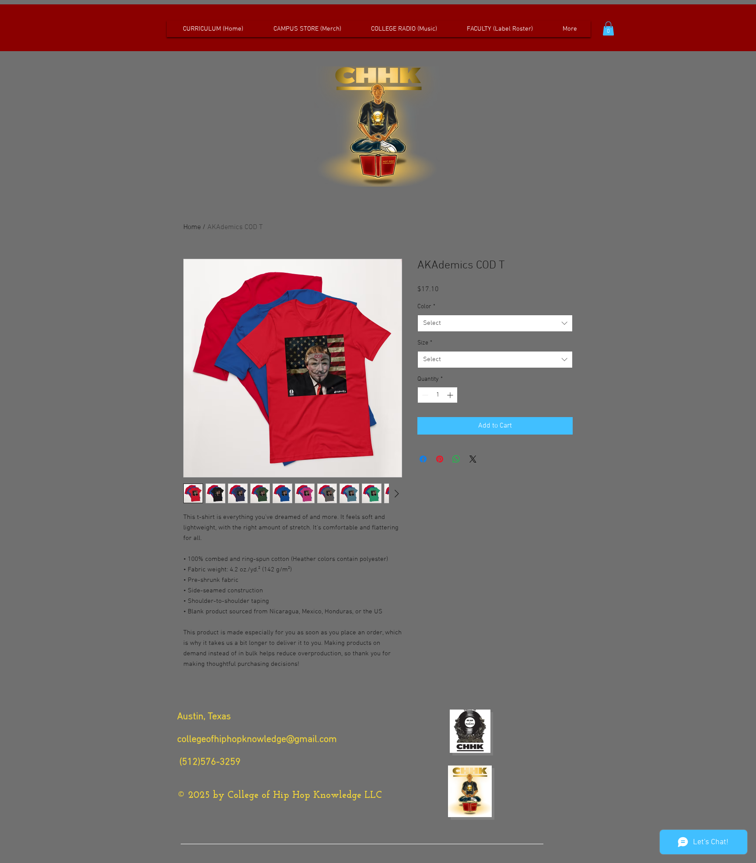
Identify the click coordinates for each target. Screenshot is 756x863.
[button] (608, 28)
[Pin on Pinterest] (439, 459)
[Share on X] (473, 459)
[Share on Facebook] (423, 459)
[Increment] (450, 395)
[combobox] (495, 323)
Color (426, 306)
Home (192, 227)
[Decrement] (424, 395)
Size (424, 343)
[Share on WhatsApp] (456, 459)
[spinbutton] (437, 395)
